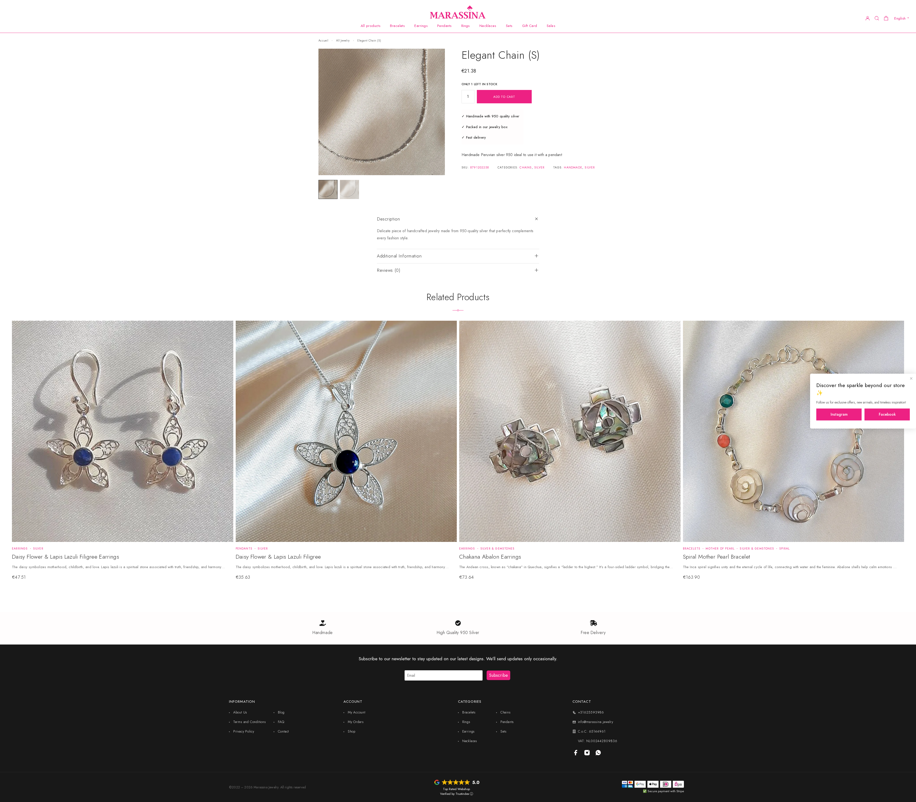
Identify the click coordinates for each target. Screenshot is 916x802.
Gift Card (529, 26)
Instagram (839, 414)
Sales (551, 26)
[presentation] (119, 567)
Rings (465, 26)
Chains (526, 167)
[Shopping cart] (886, 19)
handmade (573, 167)
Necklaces (487, 26)
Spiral (784, 548)
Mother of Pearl (720, 548)
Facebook (887, 414)
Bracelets (397, 26)
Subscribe (498, 675)
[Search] (876, 18)
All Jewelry (342, 40)
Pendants (444, 26)
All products (370, 26)
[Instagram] (587, 753)
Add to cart (504, 96)
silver (590, 167)
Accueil (323, 40)
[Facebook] (576, 753)
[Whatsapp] (598, 753)
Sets (509, 26)
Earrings (421, 26)
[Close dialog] (911, 378)
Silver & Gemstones (497, 548)
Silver (539, 167)
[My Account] (867, 18)
